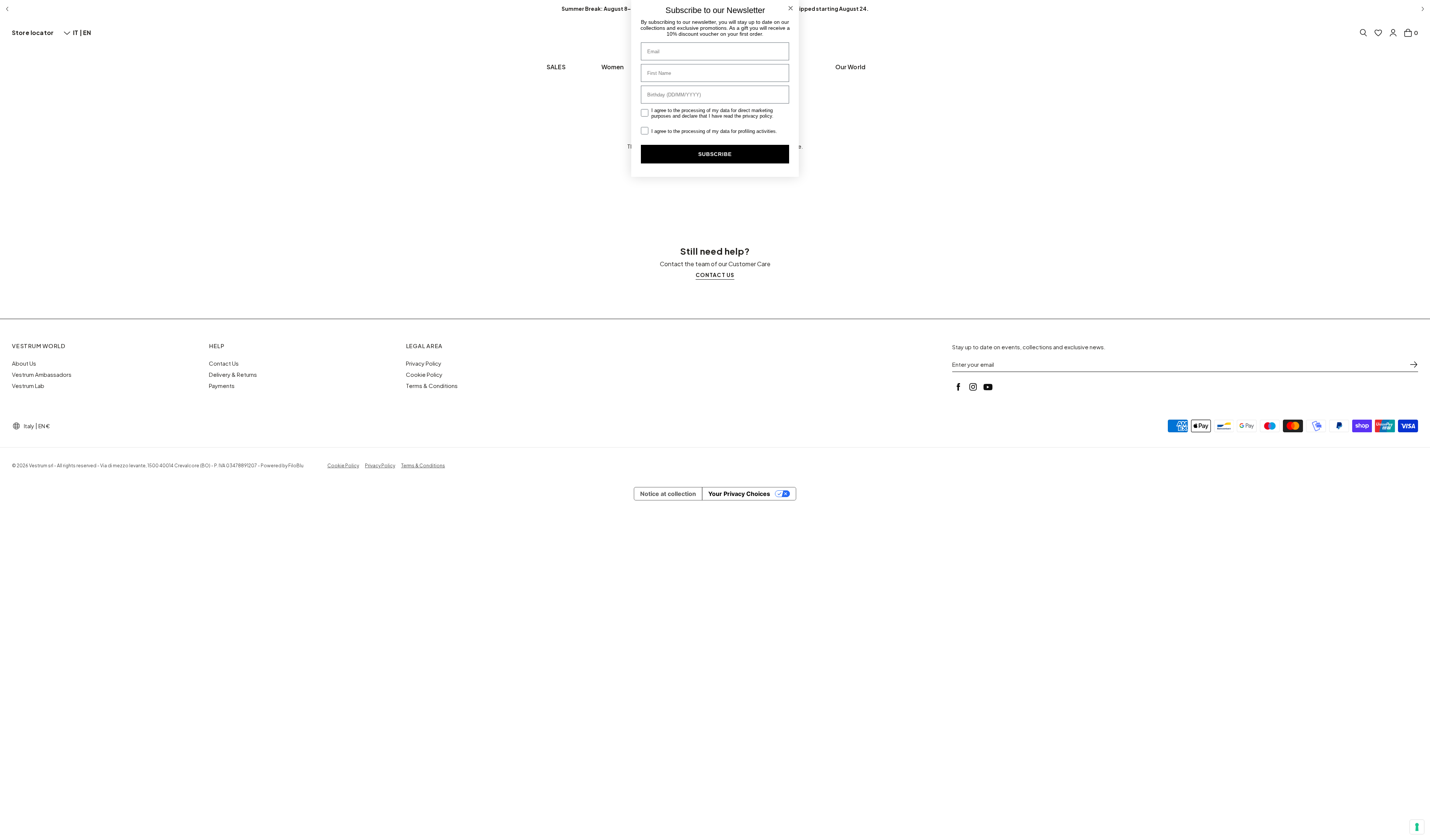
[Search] (1363, 32)
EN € (44, 426)
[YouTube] (988, 387)
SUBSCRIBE (715, 154)
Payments (222, 386)
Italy (29, 426)
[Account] (1393, 32)
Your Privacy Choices (739, 493)
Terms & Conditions (432, 386)
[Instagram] (973, 387)
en (87, 32)
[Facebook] (958, 387)
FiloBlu (296, 465)
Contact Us (224, 363)
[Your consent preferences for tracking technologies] (1417, 827)
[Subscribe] (1413, 364)
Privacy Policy (423, 363)
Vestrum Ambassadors (42, 375)
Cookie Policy (424, 375)
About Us (24, 363)
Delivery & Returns (233, 375)
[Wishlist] (1378, 32)
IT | (78, 32)
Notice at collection (668, 493)
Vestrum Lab (28, 386)
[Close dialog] (790, 8)
